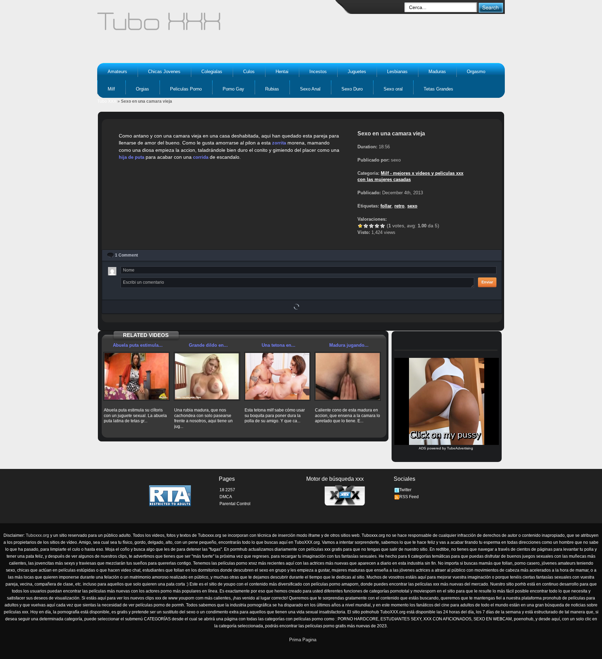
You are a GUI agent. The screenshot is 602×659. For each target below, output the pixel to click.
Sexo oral (393, 89)
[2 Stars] (366, 226)
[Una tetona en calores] (277, 376)
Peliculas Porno (186, 89)
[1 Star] (360, 226)
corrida (200, 157)
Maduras (437, 71)
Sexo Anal (310, 89)
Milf (111, 89)
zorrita (279, 143)
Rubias (272, 89)
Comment (126, 255)
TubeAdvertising (460, 448)
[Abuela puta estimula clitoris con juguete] (136, 376)
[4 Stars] (377, 226)
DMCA (225, 496)
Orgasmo (476, 71)
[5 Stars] (382, 226)
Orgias (142, 89)
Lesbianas (397, 71)
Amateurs (117, 71)
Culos (249, 71)
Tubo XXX (106, 101)
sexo (412, 206)
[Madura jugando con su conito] (348, 376)
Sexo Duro (352, 89)
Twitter (405, 489)
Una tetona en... (278, 345)
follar (386, 206)
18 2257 (227, 489)
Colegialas (211, 71)
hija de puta (131, 157)
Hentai (282, 71)
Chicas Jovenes (164, 71)
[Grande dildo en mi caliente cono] (207, 376)
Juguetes (357, 71)
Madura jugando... (349, 345)
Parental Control (234, 503)
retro (399, 206)
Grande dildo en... (208, 345)
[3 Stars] (371, 226)
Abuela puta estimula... (138, 345)
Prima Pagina (302, 639)
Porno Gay (233, 89)
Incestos (318, 71)
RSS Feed (409, 496)
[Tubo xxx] (219, 24)
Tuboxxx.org (37, 535)
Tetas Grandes (438, 89)
